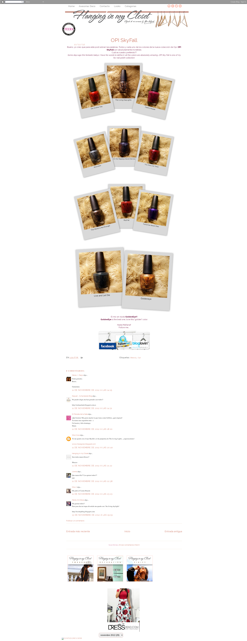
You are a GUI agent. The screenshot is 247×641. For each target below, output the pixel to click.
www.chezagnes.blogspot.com (84, 444)
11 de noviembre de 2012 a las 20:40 (92, 447)
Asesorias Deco (87, 6)
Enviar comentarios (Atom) (129, 545)
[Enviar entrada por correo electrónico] (81, 357)
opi (139, 358)
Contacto (105, 6)
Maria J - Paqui (77, 375)
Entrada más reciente (78, 531)
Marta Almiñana (78, 500)
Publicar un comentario (75, 521)
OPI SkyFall (124, 40)
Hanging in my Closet (80, 453)
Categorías (130, 6)
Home (71, 6)
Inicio (127, 531)
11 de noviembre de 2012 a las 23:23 (92, 494)
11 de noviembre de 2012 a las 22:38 (92, 481)
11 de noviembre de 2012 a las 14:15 (92, 390)
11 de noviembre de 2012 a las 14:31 (92, 408)
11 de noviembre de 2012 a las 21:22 (92, 466)
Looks (117, 6)
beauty (133, 358)
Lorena (74, 472)
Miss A (74, 487)
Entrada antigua (173, 531)
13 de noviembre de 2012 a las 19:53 (92, 515)
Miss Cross (76, 435)
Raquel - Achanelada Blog (82, 396)
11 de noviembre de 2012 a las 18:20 (92, 429)
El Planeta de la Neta (80, 414)
